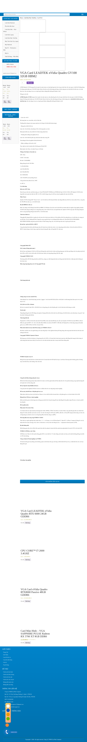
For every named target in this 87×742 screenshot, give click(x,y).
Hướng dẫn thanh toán (8, 682)
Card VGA (39, 17)
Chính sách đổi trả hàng (8, 674)
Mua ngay (30, 82)
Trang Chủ (5, 652)
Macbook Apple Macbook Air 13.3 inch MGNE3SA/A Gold (4, 125)
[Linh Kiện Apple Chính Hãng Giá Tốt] (15, 6)
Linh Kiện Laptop (9, 34)
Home (21, 17)
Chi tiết (22, 522)
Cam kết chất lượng (7, 659)
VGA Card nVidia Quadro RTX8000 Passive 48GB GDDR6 (34, 592)
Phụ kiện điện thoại (9, 26)
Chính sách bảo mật (7, 677)
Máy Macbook (8, 44)
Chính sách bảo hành (8, 672)
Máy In (6, 53)
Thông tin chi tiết (24, 94)
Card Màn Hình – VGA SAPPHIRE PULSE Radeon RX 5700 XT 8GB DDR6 (35, 633)
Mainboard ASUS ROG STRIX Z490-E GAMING (4, 86)
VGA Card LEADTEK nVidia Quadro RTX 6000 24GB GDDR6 (36, 513)
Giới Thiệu (5, 654)
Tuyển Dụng (6, 664)
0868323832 (14, 732)
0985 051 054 (11, 67)
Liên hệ (5, 662)
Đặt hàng (27, 522)
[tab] (52, 94)
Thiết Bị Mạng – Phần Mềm (11, 56)
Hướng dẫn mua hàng (8, 684)
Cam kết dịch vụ (7, 657)
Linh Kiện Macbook (10, 23)
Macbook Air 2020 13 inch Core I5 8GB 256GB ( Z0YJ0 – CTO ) (8, 125)
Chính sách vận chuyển (8, 679)
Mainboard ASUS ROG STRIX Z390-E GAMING (8, 86)
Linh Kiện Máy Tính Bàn (30, 17)
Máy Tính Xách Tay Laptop (11, 41)
